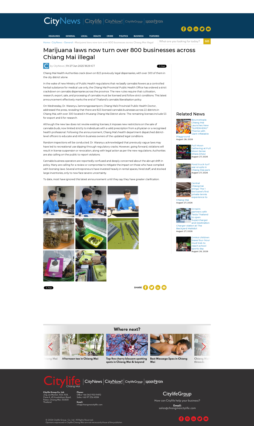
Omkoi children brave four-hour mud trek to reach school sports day (201, 243)
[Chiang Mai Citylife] (93, 21)
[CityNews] (62, 21)
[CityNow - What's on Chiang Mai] (114, 382)
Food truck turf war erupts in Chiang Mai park (201, 167)
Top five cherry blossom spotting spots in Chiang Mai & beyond (127, 350)
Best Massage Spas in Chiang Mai (171, 350)
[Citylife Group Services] (134, 22)
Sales (88, 397)
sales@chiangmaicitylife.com (177, 407)
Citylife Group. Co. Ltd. (64, 420)
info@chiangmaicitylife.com (89, 404)
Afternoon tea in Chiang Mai (83, 350)
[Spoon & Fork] (154, 21)
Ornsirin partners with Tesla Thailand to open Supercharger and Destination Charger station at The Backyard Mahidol (192, 218)
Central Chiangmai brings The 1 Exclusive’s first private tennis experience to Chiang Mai (192, 191)
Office (89, 394)
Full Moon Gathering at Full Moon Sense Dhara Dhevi (201, 149)
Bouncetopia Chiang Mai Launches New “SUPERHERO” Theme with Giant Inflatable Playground (192, 128)
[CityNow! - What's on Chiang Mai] (114, 21)
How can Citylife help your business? (177, 400)
